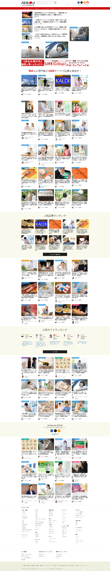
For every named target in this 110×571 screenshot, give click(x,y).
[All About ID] (87, 2)
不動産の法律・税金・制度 (26, 529)
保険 (36, 515)
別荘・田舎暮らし (25, 524)
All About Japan (41, 556)
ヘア (63, 515)
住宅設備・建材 (24, 517)
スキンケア (64, 513)
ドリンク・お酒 (51, 541)
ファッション (75, 8)
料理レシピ (51, 522)
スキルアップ (64, 529)
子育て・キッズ (51, 533)
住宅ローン (37, 517)
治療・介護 (51, 515)
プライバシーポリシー (48, 565)
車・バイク (84, 8)
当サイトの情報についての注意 (73, 565)
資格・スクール (65, 531)
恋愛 (76, 522)
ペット (77, 543)
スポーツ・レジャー (79, 541)
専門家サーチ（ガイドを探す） (26, 554)
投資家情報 (33, 565)
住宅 (30, 8)
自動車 (37, 541)
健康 (36, 8)
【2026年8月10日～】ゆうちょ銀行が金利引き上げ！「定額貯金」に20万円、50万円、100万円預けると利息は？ (41, 345)
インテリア (24, 519)
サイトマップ (68, 4)
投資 (36, 513)
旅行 (69, 8)
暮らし (48, 8)
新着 (28, 8)
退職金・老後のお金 (39, 523)
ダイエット (64, 520)
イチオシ (57, 557)
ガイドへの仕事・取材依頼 (25, 557)
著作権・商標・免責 (63, 565)
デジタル (44, 8)
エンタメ (77, 536)
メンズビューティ (79, 531)
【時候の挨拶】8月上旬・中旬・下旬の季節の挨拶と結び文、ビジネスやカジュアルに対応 (68, 343)
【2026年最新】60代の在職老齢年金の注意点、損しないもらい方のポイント (55, 343)
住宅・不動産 (24, 510)
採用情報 (28, 565)
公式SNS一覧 (80, 4)
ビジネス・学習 (58, 8)
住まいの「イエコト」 (26, 531)
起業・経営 (64, 533)
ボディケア (64, 517)
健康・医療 (51, 510)
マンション (24, 513)
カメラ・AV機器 (78, 513)
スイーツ (50, 540)
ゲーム (77, 538)
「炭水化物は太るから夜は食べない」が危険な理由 (82, 342)
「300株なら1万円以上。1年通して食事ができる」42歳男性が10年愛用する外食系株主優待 (27, 343)
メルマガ (74, 4)
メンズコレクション (79, 529)
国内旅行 (37, 536)
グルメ (80, 8)
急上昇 (25, 8)
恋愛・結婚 (52, 8)
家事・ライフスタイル (53, 520)
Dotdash (86, 568)
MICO (63, 522)
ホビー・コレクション (79, 539)
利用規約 (41, 565)
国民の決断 (23, 559)
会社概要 (24, 565)
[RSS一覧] (84, 2)
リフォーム (24, 515)
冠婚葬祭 (50, 524)
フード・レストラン (52, 538)
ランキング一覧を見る (55, 254)
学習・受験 (64, 536)
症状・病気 (51, 513)
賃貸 (23, 520)
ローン (37, 527)
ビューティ (40, 8)
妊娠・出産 (51, 529)
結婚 (76, 524)
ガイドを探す (86, 4)
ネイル (63, 519)
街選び (23, 522)
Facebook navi (58, 556)
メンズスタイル (64, 8)
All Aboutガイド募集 (24, 556)
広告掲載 (37, 565)
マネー (33, 8)
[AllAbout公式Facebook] (78, 2)
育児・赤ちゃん (51, 531)
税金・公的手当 (38, 525)
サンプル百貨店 (58, 554)
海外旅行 (37, 534)
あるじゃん (37, 529)
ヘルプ (86, 565)
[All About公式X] (81, 2)
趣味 (71, 8)
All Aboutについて (56, 565)
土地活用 (23, 526)
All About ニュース (42, 554)
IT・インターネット (79, 517)
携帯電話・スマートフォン (80, 515)
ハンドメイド (51, 527)
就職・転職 (64, 527)
